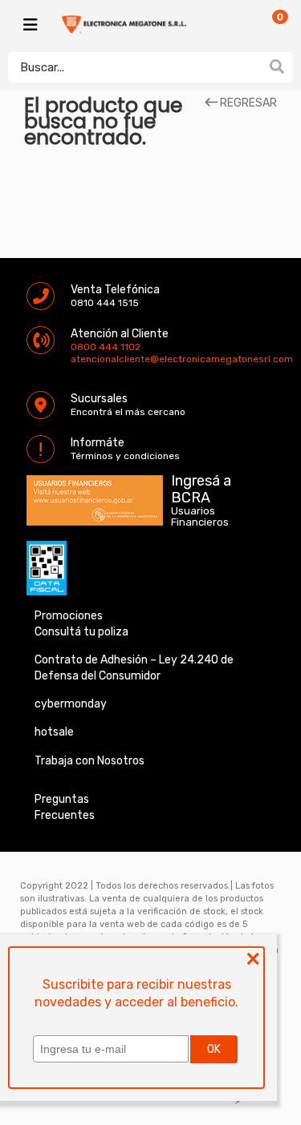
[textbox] (134, 67)
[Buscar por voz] (251, 66)
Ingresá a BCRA (201, 486)
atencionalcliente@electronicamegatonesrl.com (84, 359)
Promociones (69, 616)
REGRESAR (247, 103)
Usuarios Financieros (200, 517)
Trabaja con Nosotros (89, 761)
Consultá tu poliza (81, 632)
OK (214, 1049)
